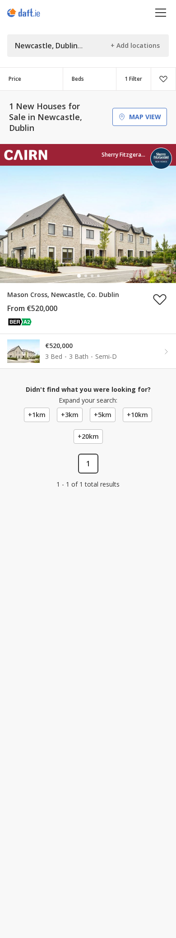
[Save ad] (160, 299)
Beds (78, 79)
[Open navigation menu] (161, 12)
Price (15, 79)
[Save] (163, 79)
